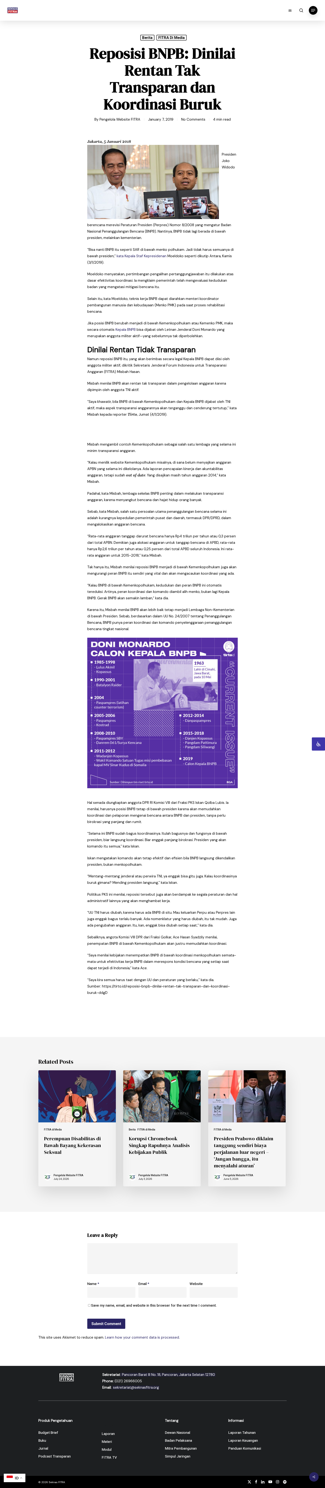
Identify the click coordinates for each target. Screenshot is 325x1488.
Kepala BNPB (125, 329)
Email (143, 1283)
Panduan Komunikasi (244, 1448)
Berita (147, 37)
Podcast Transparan (54, 1456)
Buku (42, 1440)
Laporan (108, 1433)
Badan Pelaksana (178, 1440)
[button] (313, 10)
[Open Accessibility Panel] (318, 744)
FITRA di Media (171, 37)
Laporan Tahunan (242, 1432)
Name (93, 1283)
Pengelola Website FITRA (119, 119)
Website (196, 1283)
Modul (107, 1449)
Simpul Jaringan (177, 1456)
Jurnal (43, 1448)
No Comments (193, 119)
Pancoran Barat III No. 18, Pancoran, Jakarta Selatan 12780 (168, 1374)
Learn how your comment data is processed (142, 1337)
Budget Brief (48, 1432)
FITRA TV (109, 1457)
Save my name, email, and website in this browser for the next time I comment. (153, 1305)
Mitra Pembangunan (181, 1448)
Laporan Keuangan (243, 1440)
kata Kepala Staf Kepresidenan (141, 256)
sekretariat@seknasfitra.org (136, 1387)
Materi (107, 1441)
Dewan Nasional (177, 1432)
